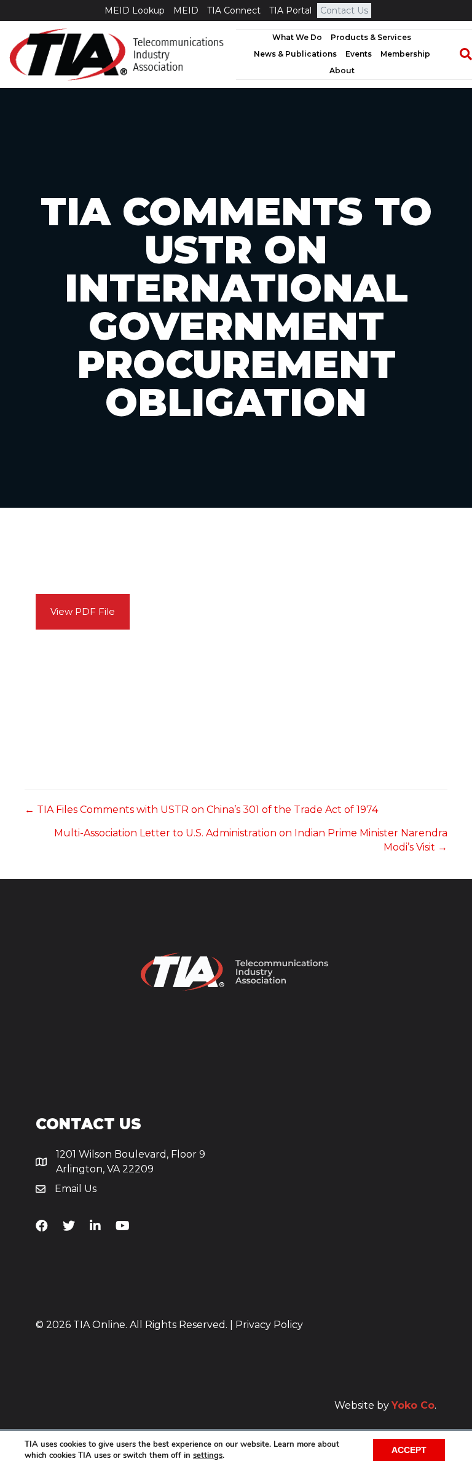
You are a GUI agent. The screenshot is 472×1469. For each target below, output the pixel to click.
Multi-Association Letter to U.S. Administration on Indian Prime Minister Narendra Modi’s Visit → (250, 840)
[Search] (459, 54)
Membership (405, 53)
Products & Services (371, 37)
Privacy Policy (269, 1325)
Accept (409, 1450)
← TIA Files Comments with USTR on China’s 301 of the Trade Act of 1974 (201, 809)
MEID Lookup (134, 10)
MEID (186, 10)
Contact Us (344, 10)
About (342, 70)
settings (207, 1455)
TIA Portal (290, 10)
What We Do (297, 37)
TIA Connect (234, 10)
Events (358, 53)
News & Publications (295, 53)
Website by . (385, 1405)
